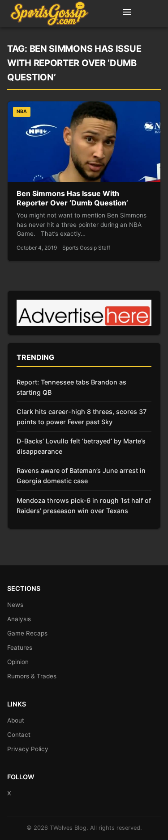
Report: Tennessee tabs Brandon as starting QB (71, 387)
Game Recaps (27, 633)
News (15, 604)
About (15, 720)
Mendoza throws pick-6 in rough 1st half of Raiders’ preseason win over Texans (84, 505)
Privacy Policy (27, 748)
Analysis (19, 619)
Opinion (18, 661)
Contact (18, 734)
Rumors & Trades (31, 676)
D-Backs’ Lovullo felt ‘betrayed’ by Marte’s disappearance (81, 446)
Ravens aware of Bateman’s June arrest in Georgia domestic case (81, 476)
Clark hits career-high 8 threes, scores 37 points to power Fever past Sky (81, 417)
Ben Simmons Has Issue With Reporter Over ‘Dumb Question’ (72, 198)
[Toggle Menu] (127, 13)
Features (19, 647)
